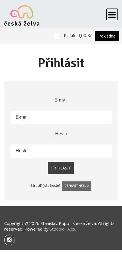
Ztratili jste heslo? (45, 185)
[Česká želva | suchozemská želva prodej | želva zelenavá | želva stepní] (21, 14)
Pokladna (106, 36)
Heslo (61, 134)
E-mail (61, 100)
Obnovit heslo (76, 186)
